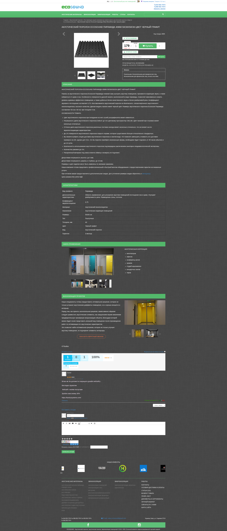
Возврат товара (147, 493)
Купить (149, 46)
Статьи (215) (146, 490)
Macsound (91, 490)
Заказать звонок (159, 8)
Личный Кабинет (148, 502)
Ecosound (140, 63)
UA (112, 1)
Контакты (131, 14)
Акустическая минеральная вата (99, 493)
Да (160, 400)
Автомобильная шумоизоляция (98, 498)
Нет (163, 400)
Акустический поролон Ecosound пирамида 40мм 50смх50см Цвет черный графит (101, 22)
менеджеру (146, 174)
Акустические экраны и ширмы (72, 497)
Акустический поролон (76, 20)
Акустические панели (69, 490)
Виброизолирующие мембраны (125, 485)
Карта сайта (146, 507)
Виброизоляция (104, 14)
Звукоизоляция (90, 14)
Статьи (122, 14)
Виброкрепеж (119, 487)
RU (108, 1)
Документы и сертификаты (152, 499)
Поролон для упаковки (69, 508)
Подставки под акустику (70, 495)
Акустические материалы (72, 14)
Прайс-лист (146, 496)
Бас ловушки (66, 492)
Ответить (65, 400)
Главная (65, 20)
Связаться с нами (148, 504)
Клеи (63, 510)
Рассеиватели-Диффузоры (70, 500)
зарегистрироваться (80, 418)
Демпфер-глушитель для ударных (73, 502)
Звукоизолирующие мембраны (98, 495)
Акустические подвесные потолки (73, 505)
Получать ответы (67, 447)
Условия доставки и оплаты (152, 487)
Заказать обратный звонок (91, 336)
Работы (115, 14)
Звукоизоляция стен (95, 487)
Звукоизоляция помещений (97, 485)
